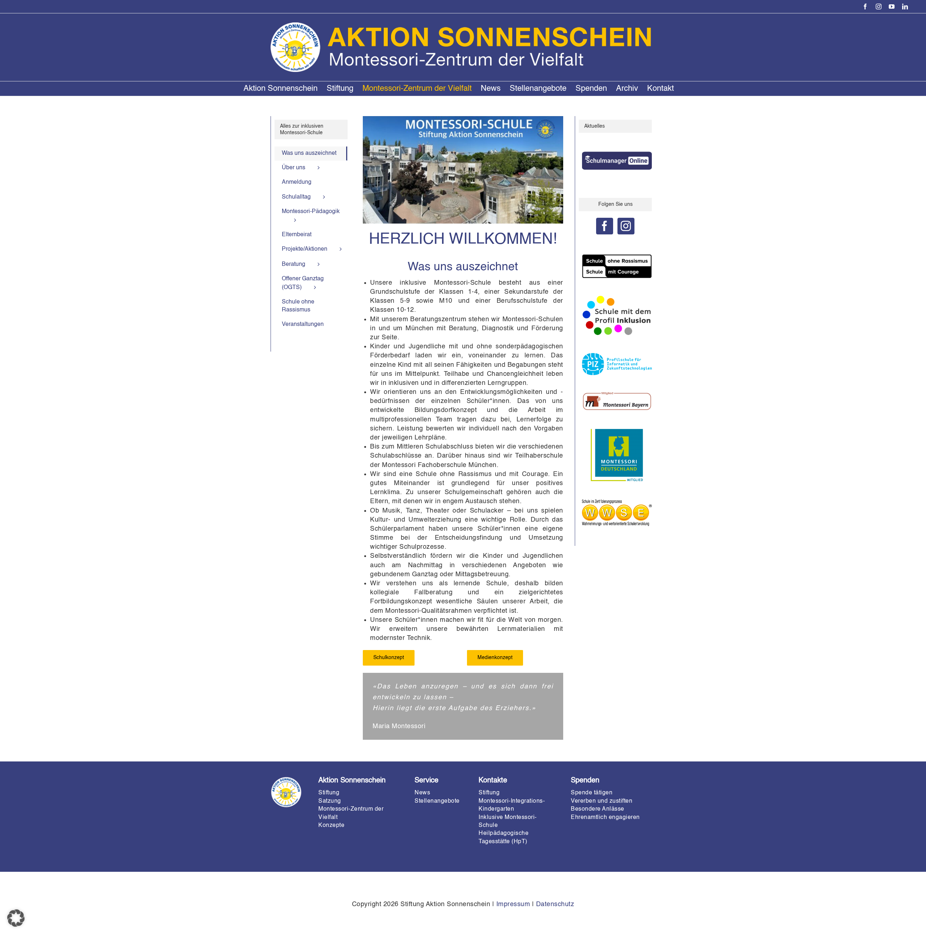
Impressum (513, 904)
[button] (16, 918)
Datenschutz (555, 904)
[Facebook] (604, 226)
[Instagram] (625, 226)
